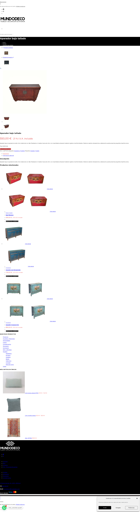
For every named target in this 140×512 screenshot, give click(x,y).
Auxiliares (8, 357)
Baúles (7, 212)
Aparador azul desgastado (13, 270)
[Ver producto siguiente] (13, 57)
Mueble (37, 151)
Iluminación (6, 348)
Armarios (8, 355)
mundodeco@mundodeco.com (12, 489)
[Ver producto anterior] (3, 47)
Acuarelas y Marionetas (9, 338)
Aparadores (17, 151)
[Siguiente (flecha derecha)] (1, 509)
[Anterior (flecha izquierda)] (0, 509)
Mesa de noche (10, 364)
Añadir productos (20, 6)
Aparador (32, 151)
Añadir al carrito (5, 149)
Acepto (105, 507)
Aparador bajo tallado (8, 45)
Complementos (7, 344)
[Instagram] (3, 11)
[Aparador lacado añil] (6, 65)
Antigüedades (6, 340)
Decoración (6, 346)
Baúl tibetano (9, 215)
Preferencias (131, 507)
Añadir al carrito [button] (12, 221)
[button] (137, 498)
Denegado (118, 507)
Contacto (5, 465)
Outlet (4, 366)
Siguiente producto (8, 57)
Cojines (5, 342)
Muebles (22, 151)
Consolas (8, 362)
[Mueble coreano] (6, 55)
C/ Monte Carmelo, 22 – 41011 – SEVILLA (10, 483)
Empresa (5, 461)
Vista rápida (50, 189)
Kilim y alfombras (7, 350)
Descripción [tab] (6, 153)
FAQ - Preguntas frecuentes (10, 467)
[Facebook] (3, 9)
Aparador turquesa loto (12, 325)
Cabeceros (8, 361)
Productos (5, 337)
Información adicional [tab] (8, 155)
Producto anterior (8, 47)
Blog (4, 463)
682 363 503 (3, 2)
